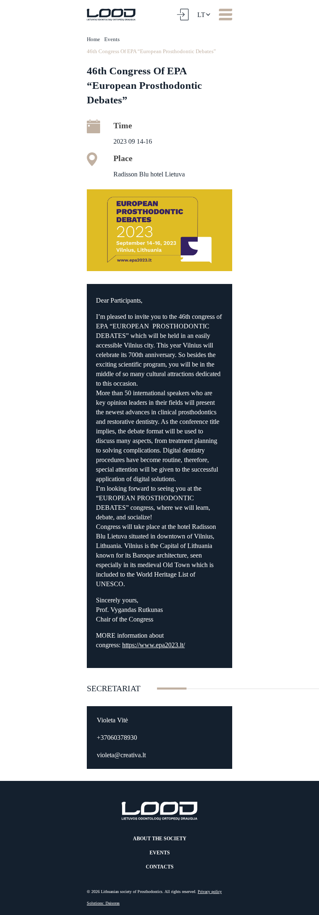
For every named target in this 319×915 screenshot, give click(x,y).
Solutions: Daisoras (103, 903)
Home (93, 39)
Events (112, 39)
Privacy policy (210, 891)
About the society (159, 839)
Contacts (160, 867)
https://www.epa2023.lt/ (153, 644)
